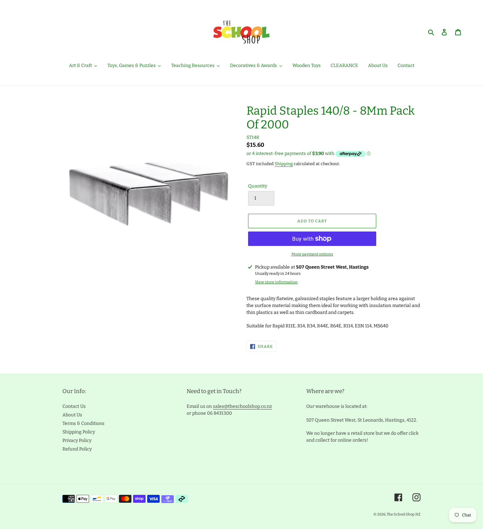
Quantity (257, 186)
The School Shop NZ (404, 514)
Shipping (284, 163)
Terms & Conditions (83, 423)
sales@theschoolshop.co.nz (242, 406)
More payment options (312, 254)
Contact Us (74, 406)
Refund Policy (77, 449)
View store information (276, 282)
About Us (72, 415)
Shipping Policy (78, 432)
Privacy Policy (76, 440)
